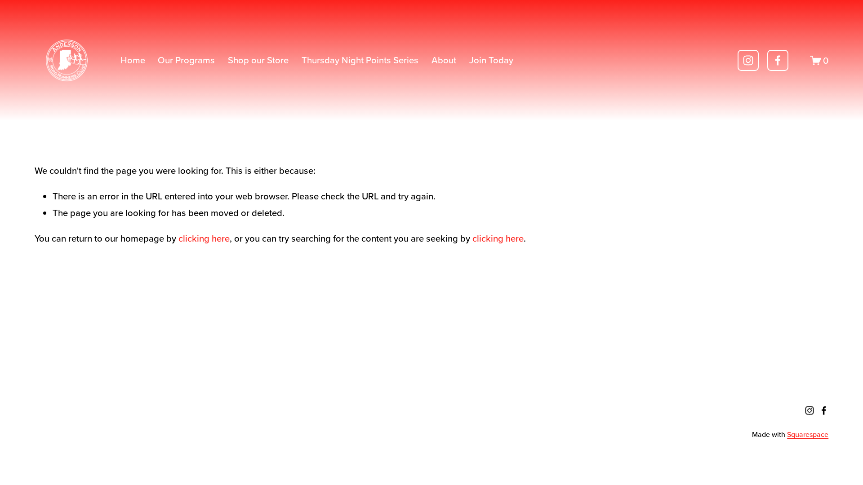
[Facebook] (777, 60)
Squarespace (807, 434)
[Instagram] (748, 60)
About (444, 59)
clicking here (204, 238)
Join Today (491, 59)
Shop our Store (258, 59)
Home (132, 59)
